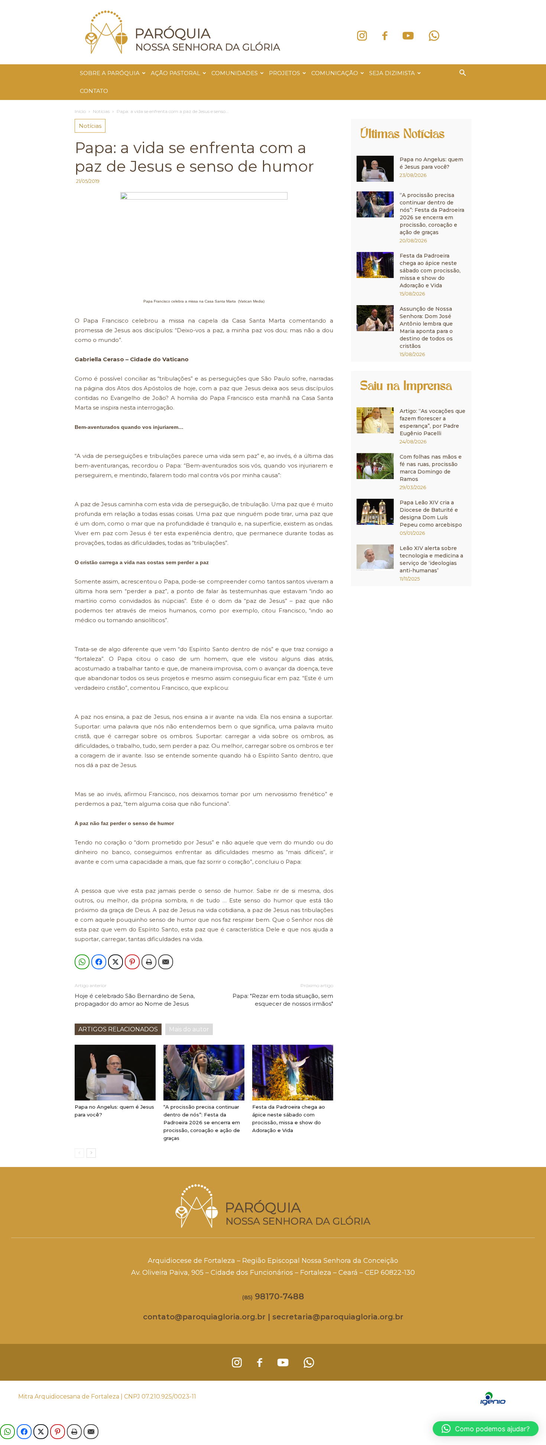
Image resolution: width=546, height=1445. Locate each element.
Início (80, 111)
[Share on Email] (165, 961)
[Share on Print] (149, 961)
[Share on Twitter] (115, 961)
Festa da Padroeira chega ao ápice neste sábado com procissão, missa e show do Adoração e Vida (430, 270)
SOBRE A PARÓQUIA (110, 73)
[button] (462, 73)
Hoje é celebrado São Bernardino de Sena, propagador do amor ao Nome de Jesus (135, 999)
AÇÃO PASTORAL (175, 73)
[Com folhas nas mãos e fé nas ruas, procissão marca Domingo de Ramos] (375, 466)
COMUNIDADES (234, 73)
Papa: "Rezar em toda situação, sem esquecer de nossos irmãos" (283, 999)
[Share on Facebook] (98, 961)
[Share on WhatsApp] (82, 961)
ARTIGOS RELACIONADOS (118, 1029)
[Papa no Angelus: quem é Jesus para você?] (115, 1072)
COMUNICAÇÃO (334, 73)
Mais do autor (189, 1029)
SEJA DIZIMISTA (392, 73)
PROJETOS (284, 73)
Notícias (101, 111)
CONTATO (94, 90)
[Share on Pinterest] (132, 961)
